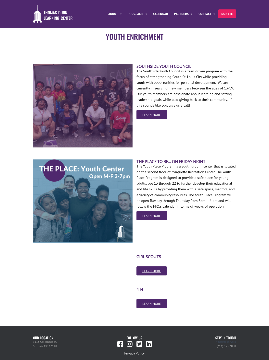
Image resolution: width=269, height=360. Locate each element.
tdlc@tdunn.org (226, 341)
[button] (115, 13)
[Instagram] (129, 344)
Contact (205, 14)
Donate (227, 14)
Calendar (160, 14)
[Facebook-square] (120, 344)
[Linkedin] (148, 344)
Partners (181, 14)
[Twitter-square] (139, 344)
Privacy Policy (134, 353)
